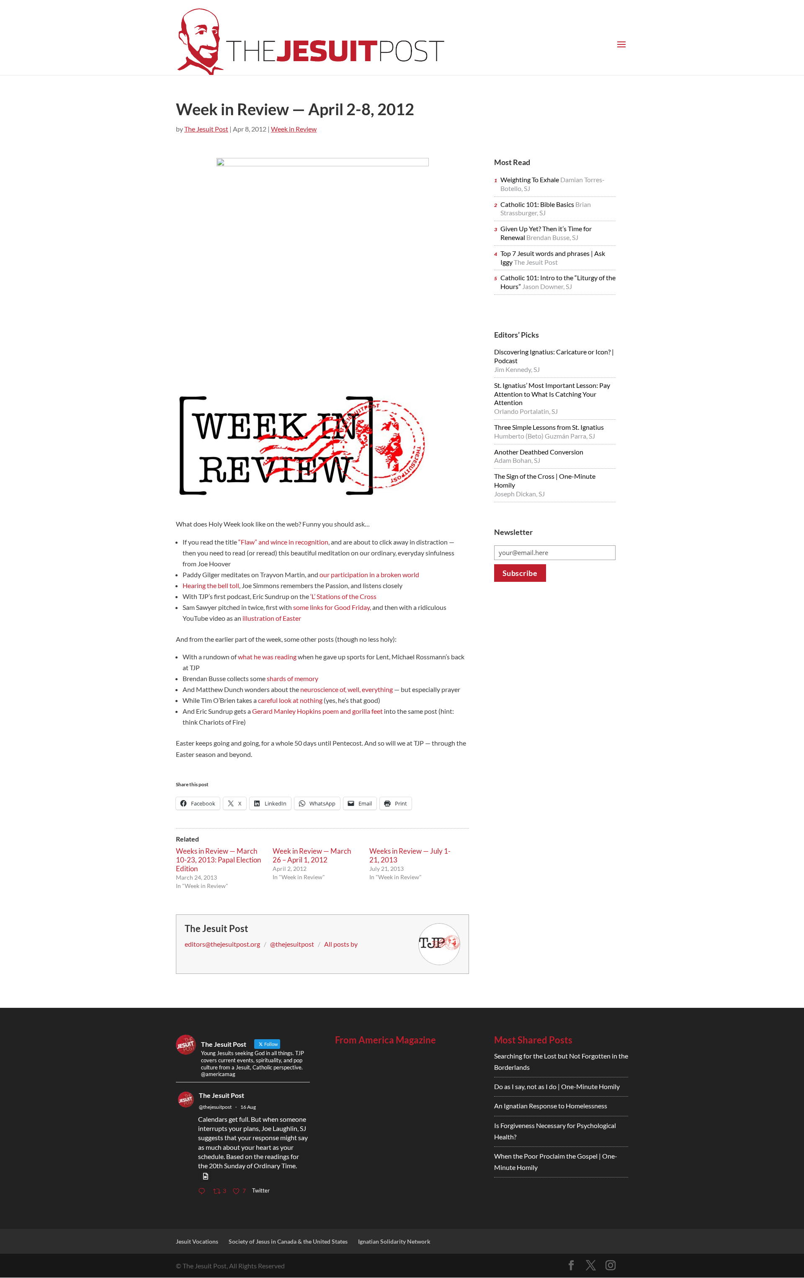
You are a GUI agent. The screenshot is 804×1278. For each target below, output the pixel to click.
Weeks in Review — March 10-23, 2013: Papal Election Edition (218, 860)
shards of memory (292, 678)
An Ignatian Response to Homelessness (550, 1106)
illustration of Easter (271, 618)
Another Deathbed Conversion (538, 452)
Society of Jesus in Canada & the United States (288, 1241)
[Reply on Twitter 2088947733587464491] (203, 1191)
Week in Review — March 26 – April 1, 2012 (312, 855)
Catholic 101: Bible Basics (537, 204)
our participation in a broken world (369, 574)
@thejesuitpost (292, 944)
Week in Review (294, 129)
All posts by (341, 944)
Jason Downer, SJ (547, 286)
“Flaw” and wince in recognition (283, 542)
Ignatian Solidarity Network (394, 1241)
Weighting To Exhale (530, 179)
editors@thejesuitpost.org (222, 944)
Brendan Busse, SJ (552, 237)
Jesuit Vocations (197, 1241)
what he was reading (267, 657)
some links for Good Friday (331, 607)
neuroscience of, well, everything (346, 689)
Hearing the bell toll (211, 585)
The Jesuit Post (206, 129)
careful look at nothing (290, 700)
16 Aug (248, 1107)
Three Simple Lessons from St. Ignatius (549, 427)
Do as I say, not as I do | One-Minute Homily (557, 1086)
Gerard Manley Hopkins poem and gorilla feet (317, 711)
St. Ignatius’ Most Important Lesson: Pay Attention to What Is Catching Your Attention (552, 394)
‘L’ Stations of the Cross (342, 596)
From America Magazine (385, 1040)
